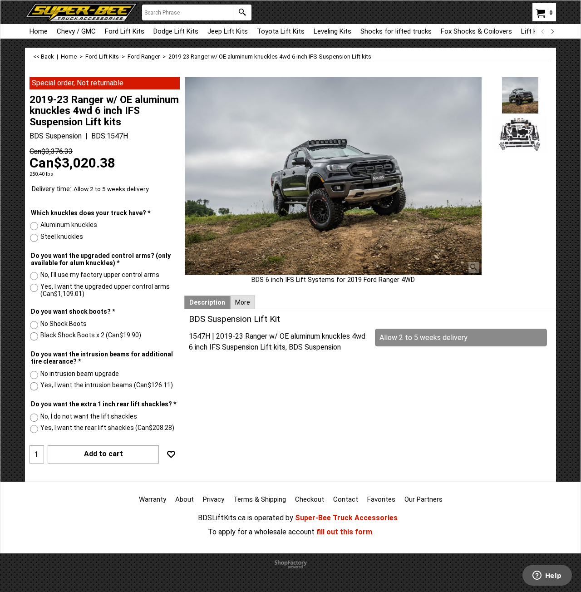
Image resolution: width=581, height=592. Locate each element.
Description (207, 302)
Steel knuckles (61, 236)
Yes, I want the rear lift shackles (107, 427)
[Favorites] (171, 454)
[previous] (543, 31)
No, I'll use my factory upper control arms (99, 274)
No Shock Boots (63, 323)
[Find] (242, 12)
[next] (552, 31)
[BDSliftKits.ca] (81, 12)
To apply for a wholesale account (261, 532)
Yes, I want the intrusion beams (106, 385)
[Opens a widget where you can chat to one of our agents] (547, 576)
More (242, 302)
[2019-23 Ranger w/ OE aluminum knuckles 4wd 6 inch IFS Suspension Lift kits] (333, 176)
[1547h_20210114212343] (520, 134)
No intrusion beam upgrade (79, 373)
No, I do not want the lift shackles (88, 416)
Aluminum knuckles (68, 224)
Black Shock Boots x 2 (90, 335)
